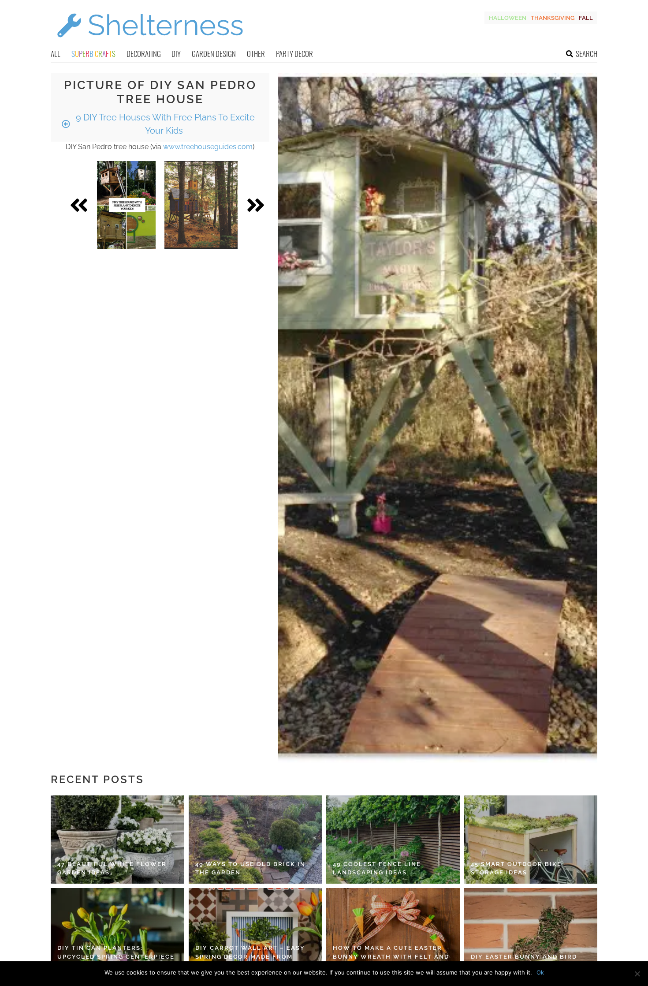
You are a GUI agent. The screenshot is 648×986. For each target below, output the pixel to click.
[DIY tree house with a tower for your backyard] (201, 205)
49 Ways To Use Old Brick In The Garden (250, 868)
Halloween (507, 18)
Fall (586, 18)
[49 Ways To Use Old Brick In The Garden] (255, 839)
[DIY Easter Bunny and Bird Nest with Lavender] (531, 932)
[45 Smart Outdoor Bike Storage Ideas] (531, 839)
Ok (540, 972)
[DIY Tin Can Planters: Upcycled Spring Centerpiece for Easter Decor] (117, 932)
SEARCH (586, 53)
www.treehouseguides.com (208, 146)
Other (256, 53)
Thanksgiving (552, 18)
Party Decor (294, 53)
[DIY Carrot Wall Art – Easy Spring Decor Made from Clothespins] (255, 932)
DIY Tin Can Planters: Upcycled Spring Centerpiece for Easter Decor (116, 956)
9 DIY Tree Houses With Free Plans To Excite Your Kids (164, 124)
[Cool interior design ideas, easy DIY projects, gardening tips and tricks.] (150, 42)
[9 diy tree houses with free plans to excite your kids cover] (126, 205)
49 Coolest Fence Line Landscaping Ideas (377, 868)
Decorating (144, 53)
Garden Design (214, 53)
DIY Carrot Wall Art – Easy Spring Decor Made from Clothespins (250, 956)
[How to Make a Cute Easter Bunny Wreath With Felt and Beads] (393, 932)
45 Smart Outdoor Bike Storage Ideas (516, 868)
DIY (176, 53)
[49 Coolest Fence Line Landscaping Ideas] (393, 839)
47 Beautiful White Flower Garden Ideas (112, 868)
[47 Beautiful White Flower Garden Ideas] (117, 839)
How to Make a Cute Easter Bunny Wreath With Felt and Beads (391, 956)
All (55, 53)
